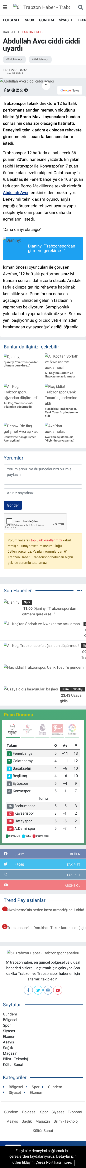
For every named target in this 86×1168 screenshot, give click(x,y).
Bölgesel (11, 20)
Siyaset (66, 20)
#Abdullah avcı (14, 59)
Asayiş (8, 1042)
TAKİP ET (73, 865)
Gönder (13, 505)
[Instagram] (47, 990)
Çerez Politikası (48, 1162)
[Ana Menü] (5, 7)
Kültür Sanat (13, 1064)
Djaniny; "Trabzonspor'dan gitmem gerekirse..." (49, 611)
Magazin (10, 1053)
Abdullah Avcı (15, 192)
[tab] (13, 731)
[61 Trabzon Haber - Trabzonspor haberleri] (41, 7)
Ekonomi (10, 1036)
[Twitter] (38, 990)
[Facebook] (28, 990)
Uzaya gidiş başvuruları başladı (71, 698)
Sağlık (8, 1047)
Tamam (68, 1163)
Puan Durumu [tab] (18, 714)
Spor (29, 20)
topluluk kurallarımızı (46, 540)
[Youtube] (57, 990)
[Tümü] (79, 590)
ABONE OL (72, 886)
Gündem (46, 20)
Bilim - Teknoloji (72, 689)
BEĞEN (75, 854)
